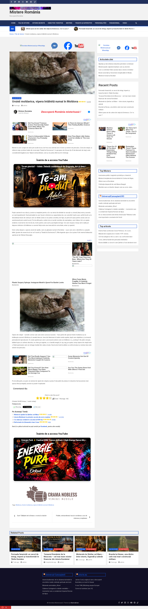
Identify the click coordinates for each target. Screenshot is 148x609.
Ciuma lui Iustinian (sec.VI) (84, 588)
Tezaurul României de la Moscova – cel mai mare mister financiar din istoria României (57, 556)
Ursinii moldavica (27, 505)
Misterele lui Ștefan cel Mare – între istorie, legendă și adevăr (89, 555)
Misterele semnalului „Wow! (108, 206)
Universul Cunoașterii (55, 575)
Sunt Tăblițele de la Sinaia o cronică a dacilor (32, 516)
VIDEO (125, 23)
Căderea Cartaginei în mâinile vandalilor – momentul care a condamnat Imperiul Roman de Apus (57, 591)
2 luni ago (114, 562)
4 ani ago (17, 105)
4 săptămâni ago (51, 562)
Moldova (18, 505)
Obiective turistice (55, 23)
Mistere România (25, 12)
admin (25, 105)
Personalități (100, 23)
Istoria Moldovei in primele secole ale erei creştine (39, 417)
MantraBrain (75, 603)
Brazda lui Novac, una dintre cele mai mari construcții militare (121, 556)
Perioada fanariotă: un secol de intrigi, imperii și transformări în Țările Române (25, 556)
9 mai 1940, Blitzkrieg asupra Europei (87, 585)
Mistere (69, 23)
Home (13, 23)
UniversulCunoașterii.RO (113, 196)
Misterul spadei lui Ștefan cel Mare (32, 415)
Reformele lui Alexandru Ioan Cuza (32, 422)
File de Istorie (23, 23)
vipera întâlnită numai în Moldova (43, 505)
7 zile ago (16, 562)
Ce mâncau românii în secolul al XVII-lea (34, 420)
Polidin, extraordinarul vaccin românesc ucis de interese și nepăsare (71, 517)
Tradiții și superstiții (83, 23)
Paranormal (114, 23)
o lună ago (81, 560)
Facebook (44, 426)
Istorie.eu (82, 575)
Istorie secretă (38, 23)
